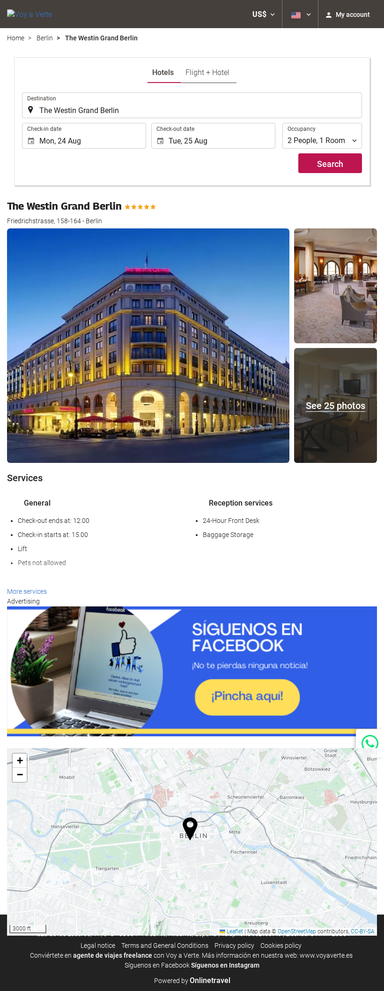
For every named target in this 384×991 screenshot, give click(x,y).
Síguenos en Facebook (157, 965)
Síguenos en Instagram (225, 965)
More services (27, 591)
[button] (263, 14)
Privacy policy (234, 945)
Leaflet (234, 931)
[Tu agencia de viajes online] (29, 14)
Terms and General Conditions (164, 945)
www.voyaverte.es (326, 955)
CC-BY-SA (363, 931)
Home (15, 38)
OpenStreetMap (297, 931)
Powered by (192, 980)
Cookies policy (281, 945)
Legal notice (98, 945)
